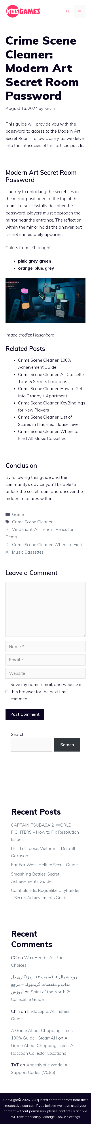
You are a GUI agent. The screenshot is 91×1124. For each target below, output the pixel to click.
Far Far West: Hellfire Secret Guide (44, 864)
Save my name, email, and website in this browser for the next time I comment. (47, 691)
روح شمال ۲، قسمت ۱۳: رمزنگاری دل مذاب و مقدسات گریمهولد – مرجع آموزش (44, 984)
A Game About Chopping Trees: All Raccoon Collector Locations (43, 1045)
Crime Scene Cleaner (32, 521)
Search (18, 734)
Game (18, 514)
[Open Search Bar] (68, 11)
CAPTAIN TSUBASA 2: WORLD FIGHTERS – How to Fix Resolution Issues (45, 832)
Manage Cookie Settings (61, 1117)
